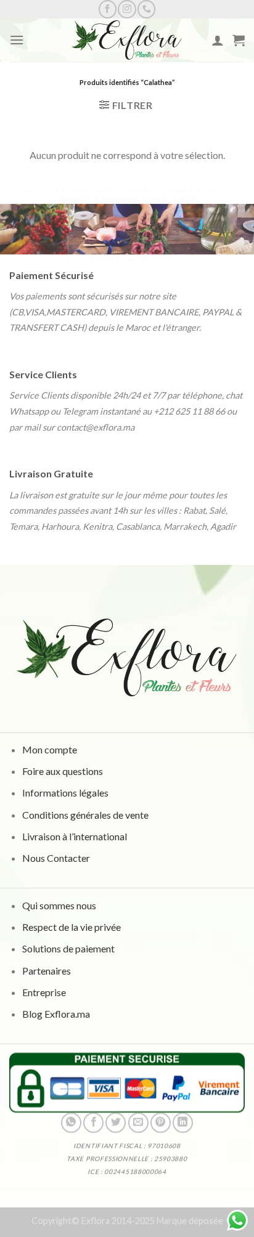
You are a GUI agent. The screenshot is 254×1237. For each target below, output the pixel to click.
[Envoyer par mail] (138, 1123)
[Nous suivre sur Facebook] (108, 9)
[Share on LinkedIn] (183, 1123)
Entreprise (44, 992)
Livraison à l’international (74, 836)
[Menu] (16, 40)
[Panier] (238, 40)
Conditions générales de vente (85, 815)
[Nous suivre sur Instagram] (127, 9)
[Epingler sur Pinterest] (160, 1123)
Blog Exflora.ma (56, 1014)
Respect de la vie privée (71, 927)
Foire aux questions (62, 771)
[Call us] (146, 9)
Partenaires (46, 970)
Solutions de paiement (68, 948)
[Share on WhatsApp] (71, 1123)
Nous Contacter (56, 858)
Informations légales (65, 793)
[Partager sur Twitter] (115, 1123)
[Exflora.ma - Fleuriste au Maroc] (127, 40)
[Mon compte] (217, 40)
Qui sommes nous (59, 905)
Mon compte (49, 749)
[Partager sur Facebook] (93, 1123)
